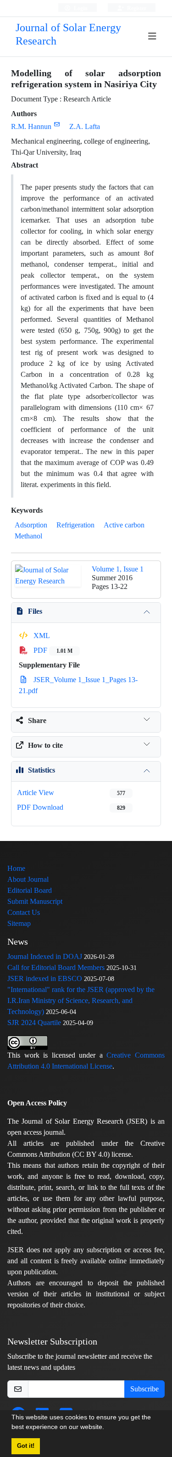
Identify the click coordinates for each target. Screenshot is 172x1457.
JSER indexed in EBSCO (44, 978)
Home (16, 868)
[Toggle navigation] (152, 36)
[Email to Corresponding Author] (56, 124)
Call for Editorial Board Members (56, 967)
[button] (107, 1428)
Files (35, 611)
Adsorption (31, 525)
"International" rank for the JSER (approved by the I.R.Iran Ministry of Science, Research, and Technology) (81, 1000)
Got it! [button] (25, 1446)
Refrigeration (75, 525)
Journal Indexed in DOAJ (44, 956)
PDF (52, 650)
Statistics (41, 770)
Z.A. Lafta (84, 126)
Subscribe (144, 1388)
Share (37, 720)
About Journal (28, 879)
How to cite (45, 745)
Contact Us (23, 912)
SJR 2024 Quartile (34, 1022)
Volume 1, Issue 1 (118, 569)
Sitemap (19, 923)
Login (80, 8)
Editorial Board (29, 890)
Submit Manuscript (34, 901)
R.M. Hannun (31, 126)
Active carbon (124, 525)
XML (41, 635)
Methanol (28, 536)
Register (136, 8)
